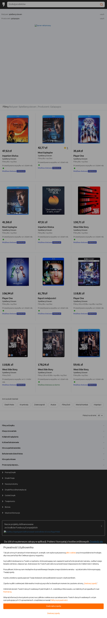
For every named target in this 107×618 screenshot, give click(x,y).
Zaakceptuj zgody (53, 606)
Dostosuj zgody (90, 583)
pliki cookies (71, 553)
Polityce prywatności (59, 600)
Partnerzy (7, 592)
